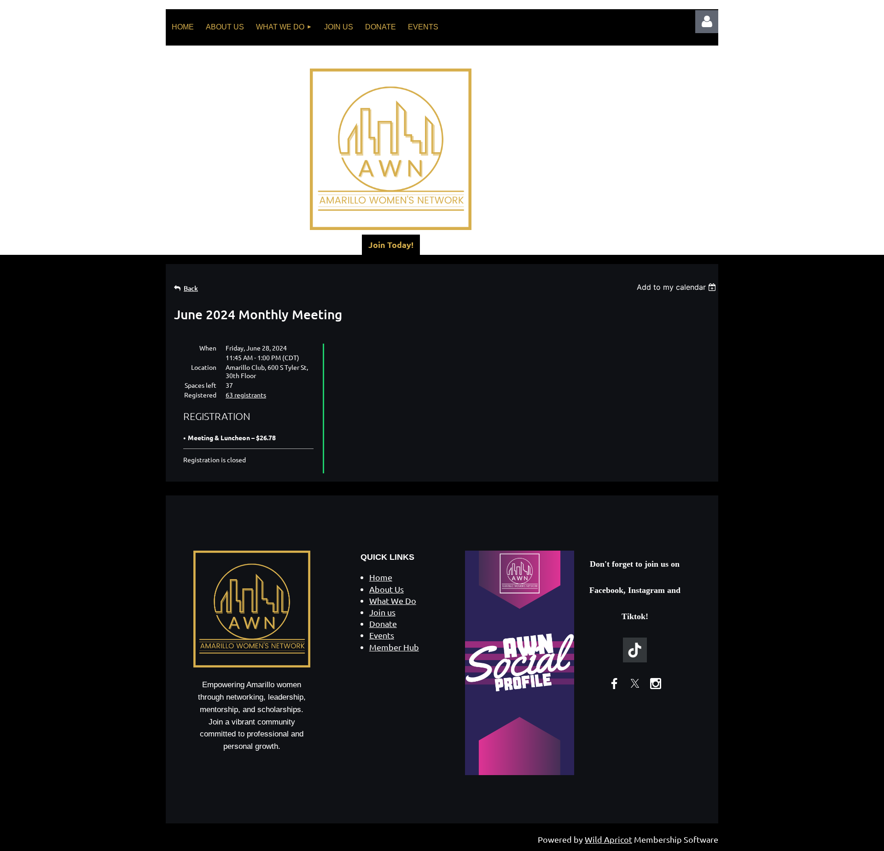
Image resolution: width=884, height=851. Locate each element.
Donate (383, 623)
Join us (382, 612)
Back (191, 288)
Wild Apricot (608, 839)
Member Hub (394, 647)
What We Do (392, 600)
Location (203, 367)
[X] (634, 683)
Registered (200, 395)
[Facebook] (614, 683)
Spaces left (200, 385)
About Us (386, 589)
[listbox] (677, 287)
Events (381, 635)
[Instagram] (655, 683)
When (207, 348)
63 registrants (246, 395)
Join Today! (390, 244)
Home (380, 577)
